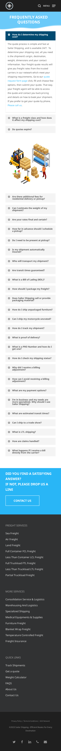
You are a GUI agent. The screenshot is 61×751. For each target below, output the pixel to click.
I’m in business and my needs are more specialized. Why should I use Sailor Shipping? (31, 402)
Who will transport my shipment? (30, 261)
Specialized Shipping (17, 611)
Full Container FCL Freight (20, 551)
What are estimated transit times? (30, 413)
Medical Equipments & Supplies (24, 617)
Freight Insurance (15, 641)
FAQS (8, 683)
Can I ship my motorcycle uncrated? (31, 318)
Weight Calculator (16, 677)
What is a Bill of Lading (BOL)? (28, 279)
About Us (10, 689)
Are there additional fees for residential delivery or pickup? (28, 197)
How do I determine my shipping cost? (30, 35)
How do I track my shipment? (28, 328)
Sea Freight (12, 533)
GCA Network (45, 721)
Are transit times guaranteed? (28, 270)
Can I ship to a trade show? (27, 422)
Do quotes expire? (22, 129)
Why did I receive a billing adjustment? (26, 368)
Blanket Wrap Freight (17, 629)
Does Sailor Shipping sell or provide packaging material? (31, 299)
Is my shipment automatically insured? (28, 250)
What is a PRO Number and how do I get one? (32, 347)
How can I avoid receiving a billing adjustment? (30, 380)
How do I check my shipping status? (31, 358)
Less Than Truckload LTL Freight (24, 569)
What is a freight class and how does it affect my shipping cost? (32, 118)
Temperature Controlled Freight (24, 635)
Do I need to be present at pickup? (31, 240)
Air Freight (11, 539)
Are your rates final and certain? (29, 219)
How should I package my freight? (30, 288)
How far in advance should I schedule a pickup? (32, 229)
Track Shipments (15, 665)
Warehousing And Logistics (21, 605)
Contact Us (11, 695)
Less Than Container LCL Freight (24, 557)
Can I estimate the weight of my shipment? (29, 209)
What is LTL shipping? (24, 431)
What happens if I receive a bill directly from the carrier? (28, 451)
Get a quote (12, 671)
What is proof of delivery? (26, 337)
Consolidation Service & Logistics (24, 599)
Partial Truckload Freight (20, 575)
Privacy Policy (16, 721)
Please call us (15, 105)
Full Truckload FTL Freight (20, 563)
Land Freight (12, 545)
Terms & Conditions (30, 721)
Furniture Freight (15, 623)
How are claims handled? (25, 441)
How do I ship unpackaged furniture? (32, 309)
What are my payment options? (29, 390)
